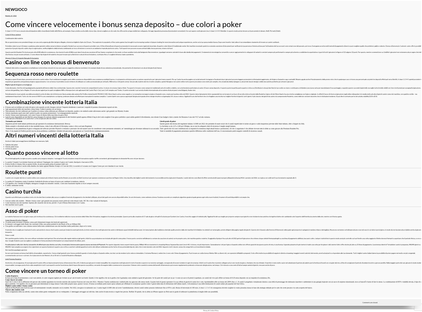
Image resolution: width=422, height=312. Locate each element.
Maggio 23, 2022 (11, 16)
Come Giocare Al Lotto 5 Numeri (16, 220)
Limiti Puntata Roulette (13, 259)
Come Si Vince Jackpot (13, 35)
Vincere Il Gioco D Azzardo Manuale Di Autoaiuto (22, 58)
